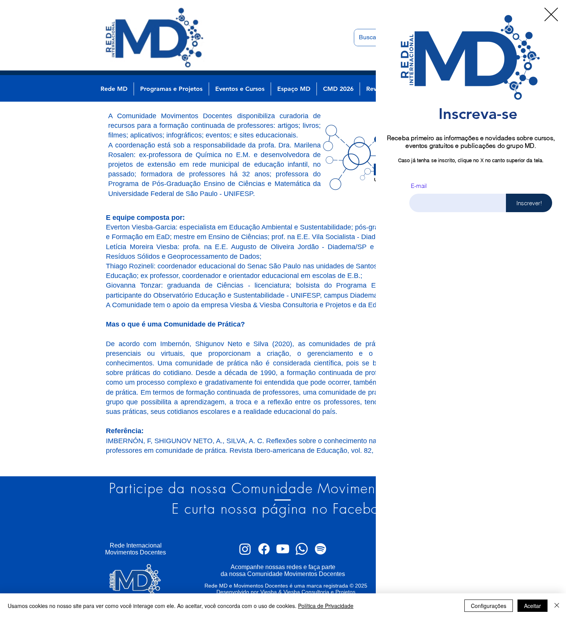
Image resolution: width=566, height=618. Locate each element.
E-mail (419, 186)
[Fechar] (556, 606)
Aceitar (532, 606)
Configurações (488, 606)
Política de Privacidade (325, 606)
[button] (551, 14)
